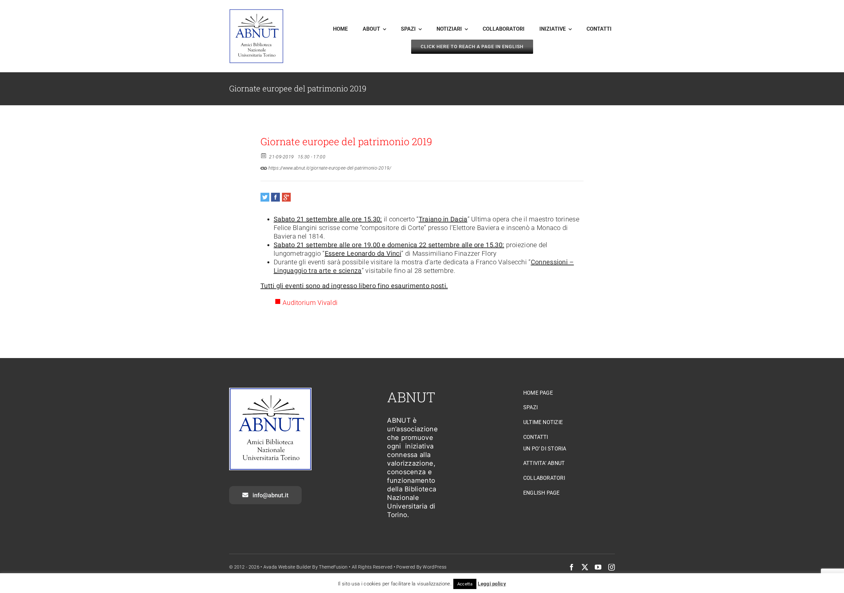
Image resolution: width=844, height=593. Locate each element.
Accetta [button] (464, 583)
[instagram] (611, 567)
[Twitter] (264, 197)
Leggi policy (492, 584)
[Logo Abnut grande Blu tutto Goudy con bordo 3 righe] (256, 12)
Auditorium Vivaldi (310, 303)
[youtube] (598, 567)
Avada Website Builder (287, 567)
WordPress (434, 567)
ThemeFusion (333, 567)
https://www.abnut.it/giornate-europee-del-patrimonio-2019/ (329, 168)
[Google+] (286, 197)
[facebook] (571, 567)
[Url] (263, 166)
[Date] (263, 155)
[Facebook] (275, 197)
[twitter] (585, 567)
